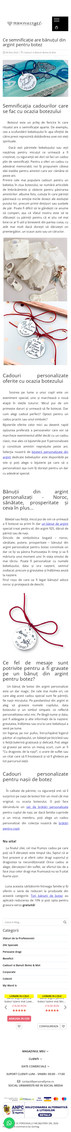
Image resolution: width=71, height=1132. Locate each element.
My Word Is (10, 985)
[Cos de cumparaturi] (56, 27)
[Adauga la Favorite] (19, 1026)
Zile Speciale (10, 945)
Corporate (9, 972)
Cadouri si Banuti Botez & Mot (40, 52)
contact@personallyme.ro (37, 1081)
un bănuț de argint (55, 524)
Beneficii (8, 958)
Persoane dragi (12, 951)
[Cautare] (65, 922)
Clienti (34, 1059)
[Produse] (57, 21)
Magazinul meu (34, 1051)
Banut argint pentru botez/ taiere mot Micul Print (52, 999)
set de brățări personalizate (47, 807)
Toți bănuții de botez (47, 896)
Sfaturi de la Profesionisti (18, 938)
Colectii (7, 978)
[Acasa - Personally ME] (25, 23)
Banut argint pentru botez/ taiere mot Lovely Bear (19, 999)
